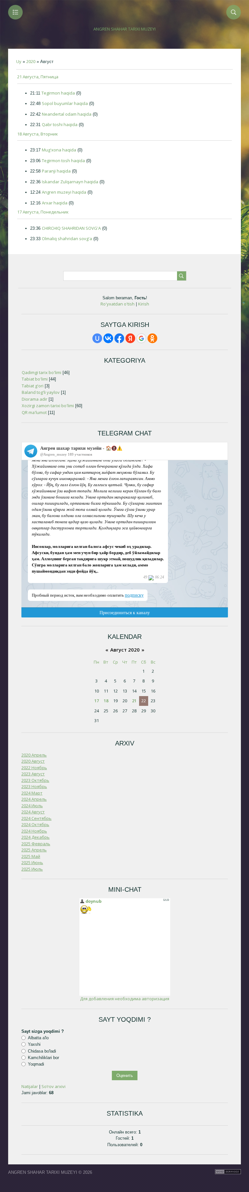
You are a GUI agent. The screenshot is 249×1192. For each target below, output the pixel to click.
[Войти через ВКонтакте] (108, 338)
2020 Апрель (34, 755)
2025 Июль (32, 869)
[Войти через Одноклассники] (152, 338)
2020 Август (33, 761)
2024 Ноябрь (34, 831)
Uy (18, 61)
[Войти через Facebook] (119, 338)
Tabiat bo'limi (35, 379)
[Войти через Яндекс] (130, 338)
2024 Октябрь (35, 824)
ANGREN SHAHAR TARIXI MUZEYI (124, 29)
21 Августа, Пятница (37, 77)
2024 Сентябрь (36, 818)
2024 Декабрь (35, 837)
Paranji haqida (56, 171)
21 (134, 701)
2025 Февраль (35, 844)
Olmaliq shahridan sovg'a (67, 238)
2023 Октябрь (35, 780)
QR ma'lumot (34, 412)
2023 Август (33, 774)
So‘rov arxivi (53, 1086)
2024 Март (31, 793)
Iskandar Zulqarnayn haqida (70, 182)
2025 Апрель (34, 850)
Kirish (143, 304)
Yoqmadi (36, 1064)
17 (96, 701)
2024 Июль (32, 806)
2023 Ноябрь (34, 786)
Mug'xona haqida (59, 150)
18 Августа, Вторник (37, 134)
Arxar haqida (54, 203)
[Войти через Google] (141, 338)
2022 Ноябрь (34, 768)
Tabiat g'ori (32, 386)
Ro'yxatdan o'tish (118, 304)
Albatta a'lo (38, 1037)
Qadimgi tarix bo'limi (41, 372)
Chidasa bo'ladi (42, 1050)
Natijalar (29, 1086)
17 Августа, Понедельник (43, 212)
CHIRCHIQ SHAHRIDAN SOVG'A (71, 228)
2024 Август (33, 812)
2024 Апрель (34, 799)
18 (106, 701)
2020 (30, 61)
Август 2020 (125, 649)
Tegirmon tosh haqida (63, 160)
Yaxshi (34, 1044)
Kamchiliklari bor (43, 1057)
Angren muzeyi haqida (64, 192)
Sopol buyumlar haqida (65, 103)
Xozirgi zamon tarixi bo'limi (48, 405)
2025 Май (30, 856)
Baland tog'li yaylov (41, 392)
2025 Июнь (32, 862)
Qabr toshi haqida (59, 124)
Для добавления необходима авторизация (124, 999)
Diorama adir (34, 399)
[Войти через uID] (97, 338)
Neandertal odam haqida (66, 114)
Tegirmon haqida (58, 93)
